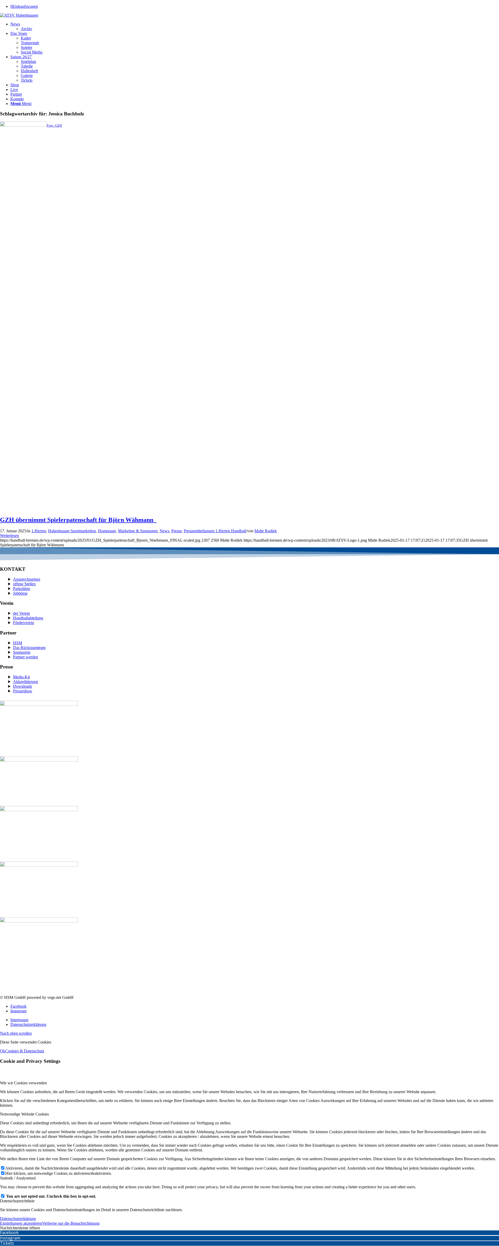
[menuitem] (254, 26)
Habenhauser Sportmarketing (72, 531)
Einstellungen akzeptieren (21, 1223)
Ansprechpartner (26, 579)
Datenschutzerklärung (18, 1218)
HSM (17, 643)
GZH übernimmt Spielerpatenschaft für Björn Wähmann (78, 519)
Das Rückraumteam (29, 647)
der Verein (21, 613)
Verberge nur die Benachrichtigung (71, 1223)
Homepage (107, 531)
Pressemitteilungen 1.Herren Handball (215, 531)
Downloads (22, 686)
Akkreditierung (25, 681)
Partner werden (25, 657)
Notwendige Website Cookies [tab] (24, 1114)
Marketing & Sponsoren (137, 531)
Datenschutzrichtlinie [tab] (17, 1201)
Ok (2, 1051)
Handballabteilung (28, 618)
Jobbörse (20, 593)
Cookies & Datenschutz (24, 1051)
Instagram (10, 1238)
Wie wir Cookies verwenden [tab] (23, 1083)
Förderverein (23, 622)
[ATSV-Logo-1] (19, 15)
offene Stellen (24, 584)
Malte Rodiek (265, 531)
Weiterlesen (9, 535)
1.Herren (38, 531)
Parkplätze (21, 588)
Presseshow (22, 691)
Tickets (7, 1243)
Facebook (9, 1232)
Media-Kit (21, 677)
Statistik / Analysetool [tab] (18, 1178)
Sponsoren (21, 652)
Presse (176, 531)
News (164, 531)
